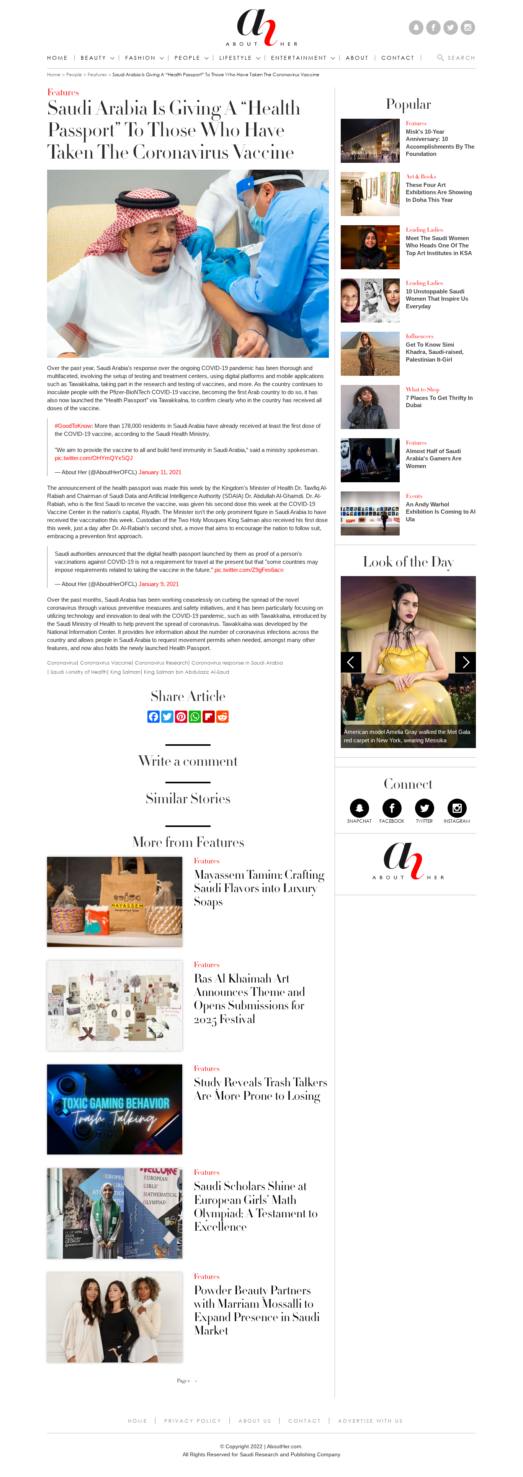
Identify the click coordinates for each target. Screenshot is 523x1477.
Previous (351, 662)
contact (398, 58)
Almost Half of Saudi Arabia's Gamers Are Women (433, 458)
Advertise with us (370, 1421)
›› (196, 1380)
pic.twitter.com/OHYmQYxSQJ (94, 458)
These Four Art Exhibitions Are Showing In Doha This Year (439, 192)
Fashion (140, 58)
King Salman (125, 672)
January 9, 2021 (159, 584)
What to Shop (423, 389)
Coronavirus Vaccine (105, 662)
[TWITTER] (424, 808)
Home (57, 58)
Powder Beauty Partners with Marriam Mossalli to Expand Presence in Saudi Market (257, 1311)
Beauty (93, 58)
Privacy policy (193, 1421)
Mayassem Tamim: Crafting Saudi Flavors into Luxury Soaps (259, 888)
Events (414, 496)
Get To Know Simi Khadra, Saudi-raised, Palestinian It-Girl (435, 352)
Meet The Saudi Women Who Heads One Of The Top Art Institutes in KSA (439, 245)
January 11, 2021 (160, 472)
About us (255, 1421)
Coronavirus (62, 662)
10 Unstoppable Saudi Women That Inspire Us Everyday (437, 298)
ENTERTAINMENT (299, 58)
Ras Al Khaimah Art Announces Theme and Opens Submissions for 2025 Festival (249, 999)
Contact (304, 1421)
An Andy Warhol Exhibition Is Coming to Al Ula (441, 511)
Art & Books (421, 176)
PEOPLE (188, 58)
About (357, 58)
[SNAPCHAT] (359, 808)
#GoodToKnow (73, 425)
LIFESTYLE (235, 58)
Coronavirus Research (161, 662)
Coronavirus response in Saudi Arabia (237, 662)
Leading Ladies (424, 230)
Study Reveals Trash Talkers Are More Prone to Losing (260, 1089)
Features (97, 74)
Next (465, 662)
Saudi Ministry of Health (79, 672)
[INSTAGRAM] (457, 808)
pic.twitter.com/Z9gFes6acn (248, 570)
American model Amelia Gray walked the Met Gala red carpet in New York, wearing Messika (407, 736)
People (74, 74)
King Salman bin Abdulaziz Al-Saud (186, 672)
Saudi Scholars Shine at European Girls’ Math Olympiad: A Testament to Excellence (256, 1207)
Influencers (419, 336)
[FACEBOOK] (392, 808)
